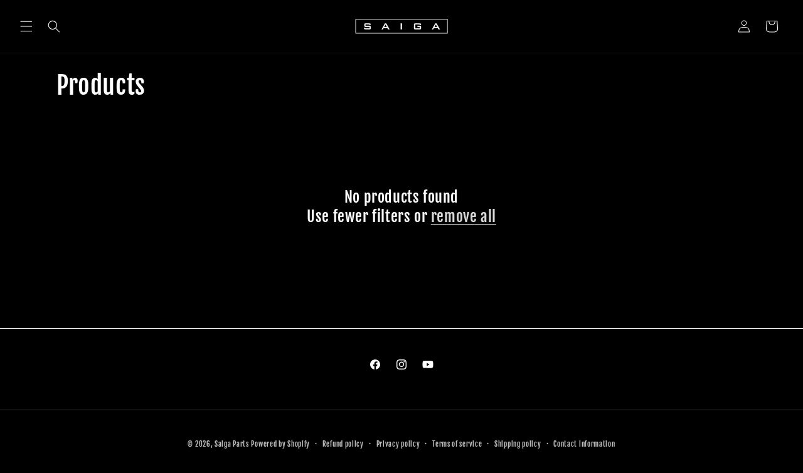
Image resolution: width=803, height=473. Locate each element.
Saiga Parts (232, 444)
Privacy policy (398, 443)
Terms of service (457, 443)
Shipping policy (517, 443)
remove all (463, 216)
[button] (26, 26)
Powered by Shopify (280, 444)
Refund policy (343, 443)
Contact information (584, 443)
